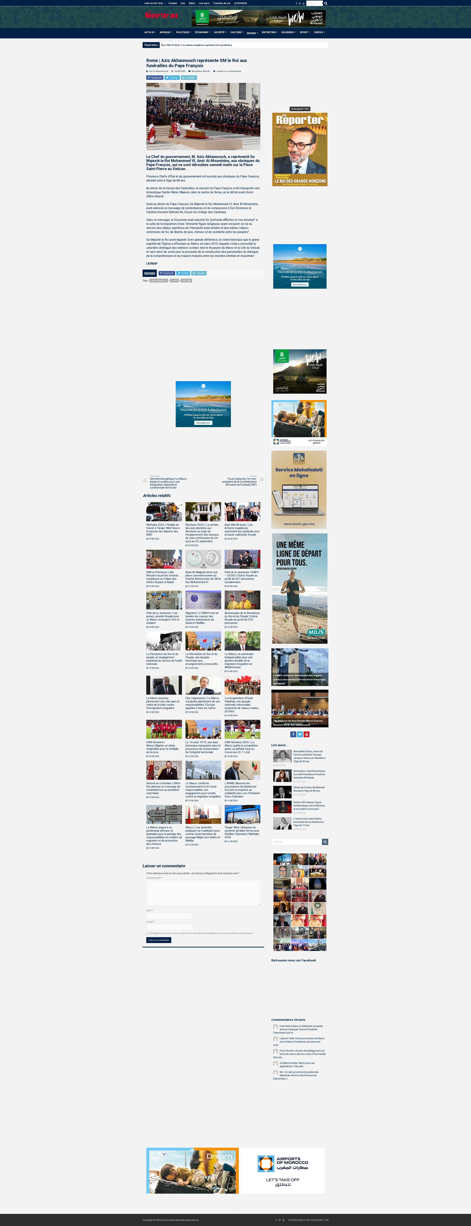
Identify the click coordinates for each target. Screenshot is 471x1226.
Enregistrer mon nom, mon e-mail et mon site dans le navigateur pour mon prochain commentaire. (201, 933)
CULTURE (235, 32)
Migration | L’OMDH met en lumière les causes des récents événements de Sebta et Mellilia (202, 618)
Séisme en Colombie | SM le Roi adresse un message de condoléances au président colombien (163, 788)
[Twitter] (299, 3)
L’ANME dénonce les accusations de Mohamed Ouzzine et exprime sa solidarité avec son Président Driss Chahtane (242, 790)
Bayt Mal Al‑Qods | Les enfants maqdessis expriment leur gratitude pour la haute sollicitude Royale (242, 529)
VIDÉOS (318, 32)
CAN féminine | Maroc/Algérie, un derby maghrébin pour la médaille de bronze (162, 747)
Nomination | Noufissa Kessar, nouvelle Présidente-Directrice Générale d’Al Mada (309, 774)
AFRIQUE (165, 32)
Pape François (159, 280)
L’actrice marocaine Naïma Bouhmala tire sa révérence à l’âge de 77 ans (308, 822)
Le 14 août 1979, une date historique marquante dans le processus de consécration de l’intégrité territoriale (203, 747)
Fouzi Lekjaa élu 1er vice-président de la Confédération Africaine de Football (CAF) (239, 480)
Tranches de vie (221, 3)
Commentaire (154, 877)
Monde (206, 71)
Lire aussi (204, 3)
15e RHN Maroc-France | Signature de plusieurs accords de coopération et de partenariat (295, 721)
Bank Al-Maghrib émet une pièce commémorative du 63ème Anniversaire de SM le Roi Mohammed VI (203, 577)
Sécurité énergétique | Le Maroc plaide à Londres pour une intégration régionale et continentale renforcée (168, 482)
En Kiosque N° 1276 (300, 109)
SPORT (304, 32)
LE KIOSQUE (240, 3)
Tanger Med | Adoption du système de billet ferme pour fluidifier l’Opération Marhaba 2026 (242, 832)
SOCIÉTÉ (219, 32)
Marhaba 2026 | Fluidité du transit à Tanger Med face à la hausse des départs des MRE (163, 529)
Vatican (187, 280)
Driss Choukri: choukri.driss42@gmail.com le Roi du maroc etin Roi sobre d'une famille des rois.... (299, 1054)
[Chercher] (325, 3)
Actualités (197, 71)
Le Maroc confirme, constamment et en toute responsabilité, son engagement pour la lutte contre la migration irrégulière (203, 790)
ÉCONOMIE (201, 32)
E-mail (150, 921)
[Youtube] (303, 3)
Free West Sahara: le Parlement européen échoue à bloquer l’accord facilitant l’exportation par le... (298, 1029)
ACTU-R (149, 32)
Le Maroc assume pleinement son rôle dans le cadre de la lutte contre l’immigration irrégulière (163, 703)
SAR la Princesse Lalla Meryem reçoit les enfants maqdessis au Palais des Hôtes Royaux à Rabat (162, 577)
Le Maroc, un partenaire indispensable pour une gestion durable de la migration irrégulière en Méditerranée (239, 660)
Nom (149, 910)
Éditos (192, 3)
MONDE (251, 33)
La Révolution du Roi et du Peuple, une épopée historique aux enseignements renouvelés (201, 659)
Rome (175, 280)
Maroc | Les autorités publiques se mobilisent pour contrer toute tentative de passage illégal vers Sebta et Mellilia (202, 834)
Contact (173, 3)
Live (182, 3)
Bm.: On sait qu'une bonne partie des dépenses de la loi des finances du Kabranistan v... (295, 1075)
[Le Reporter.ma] (161, 14)
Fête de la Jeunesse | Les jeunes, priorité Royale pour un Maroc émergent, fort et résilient (162, 618)
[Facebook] (296, 3)
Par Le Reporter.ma (158, 71)
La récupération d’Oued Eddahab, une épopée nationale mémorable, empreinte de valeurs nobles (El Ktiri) (242, 704)
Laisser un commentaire (229, 71)
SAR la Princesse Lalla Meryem (177, 45)
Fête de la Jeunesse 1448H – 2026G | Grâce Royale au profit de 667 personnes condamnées (241, 577)
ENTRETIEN (269, 32)
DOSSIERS (287, 32)
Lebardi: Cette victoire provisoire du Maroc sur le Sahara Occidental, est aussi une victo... (299, 1041)
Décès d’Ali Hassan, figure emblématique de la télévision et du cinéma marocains (309, 805)
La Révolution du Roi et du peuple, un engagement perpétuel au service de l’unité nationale (164, 659)
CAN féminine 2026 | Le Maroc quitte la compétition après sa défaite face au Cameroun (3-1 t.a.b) (241, 747)
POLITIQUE (182, 32)
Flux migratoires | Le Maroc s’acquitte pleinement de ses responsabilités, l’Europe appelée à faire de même (202, 703)
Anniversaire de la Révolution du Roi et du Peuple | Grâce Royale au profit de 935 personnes (242, 618)
